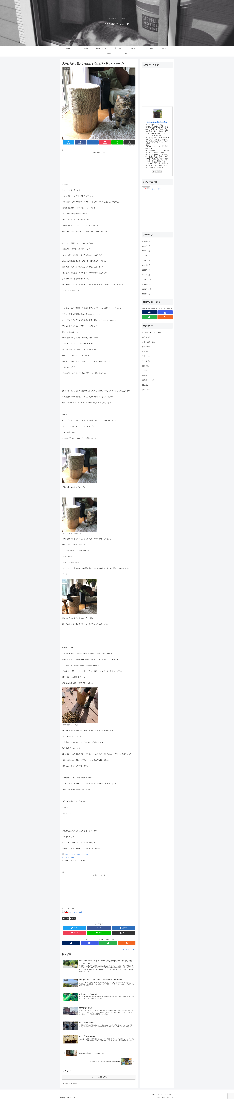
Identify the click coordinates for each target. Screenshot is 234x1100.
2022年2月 (146, 270)
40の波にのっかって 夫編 (151, 332)
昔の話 (144, 370)
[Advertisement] (98, 167)
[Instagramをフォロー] (90, 943)
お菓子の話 (146, 347)
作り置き (145, 351)
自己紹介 (145, 385)
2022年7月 (146, 246)
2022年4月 (146, 260)
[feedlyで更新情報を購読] (108, 943)
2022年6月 (146, 251)
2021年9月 (146, 294)
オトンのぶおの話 (148, 342)
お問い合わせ (169, 1094)
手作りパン (146, 361)
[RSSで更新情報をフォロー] (126, 943)
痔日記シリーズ (148, 380)
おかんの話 (146, 337)
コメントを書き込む (99, 1077)
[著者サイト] (71, 943)
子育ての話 (146, 356)
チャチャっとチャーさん (157, 122)
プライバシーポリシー (156, 1094)
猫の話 (73, 918)
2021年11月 (146, 284)
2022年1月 (146, 275)
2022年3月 (146, 265)
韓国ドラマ (146, 390)
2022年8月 (146, 241)
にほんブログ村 (68, 857)
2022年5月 (146, 256)
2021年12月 (146, 279)
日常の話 (66, 918)
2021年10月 (146, 289)
